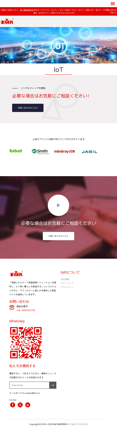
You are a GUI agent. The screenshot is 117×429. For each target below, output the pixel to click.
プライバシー (67, 287)
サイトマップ (67, 283)
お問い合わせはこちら (28, 107)
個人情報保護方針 (27, 10)
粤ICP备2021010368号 (77, 424)
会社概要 (65, 279)
